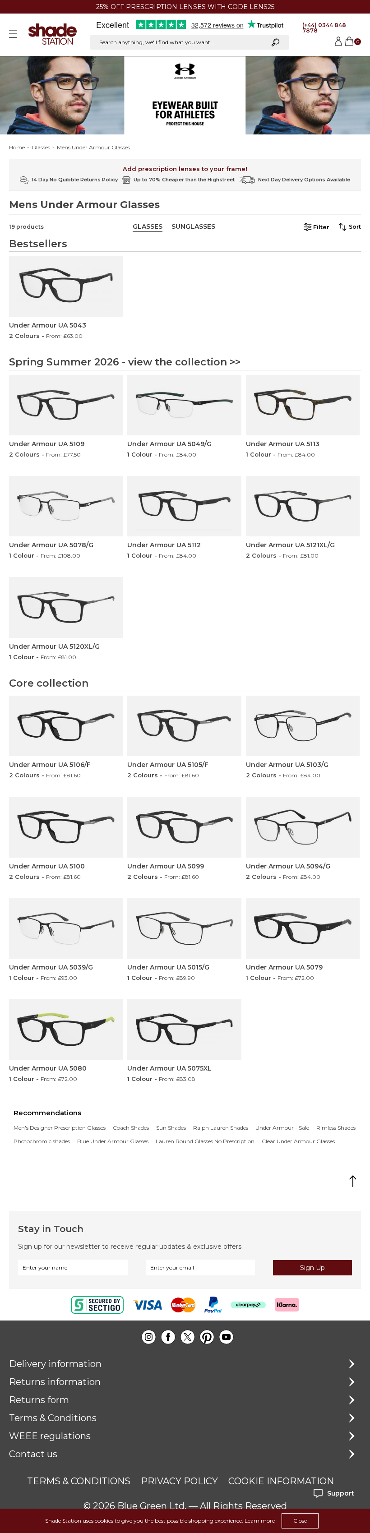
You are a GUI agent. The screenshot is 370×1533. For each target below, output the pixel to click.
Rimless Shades (336, 1128)
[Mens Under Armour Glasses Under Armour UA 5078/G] (66, 506)
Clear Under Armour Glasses (298, 1141)
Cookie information (281, 1481)
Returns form (39, 1399)
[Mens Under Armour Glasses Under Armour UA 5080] (66, 1029)
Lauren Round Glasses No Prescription (205, 1141)
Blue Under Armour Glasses (112, 1141)
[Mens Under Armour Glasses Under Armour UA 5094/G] (303, 827)
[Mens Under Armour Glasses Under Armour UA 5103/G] (303, 726)
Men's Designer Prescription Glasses (60, 1128)
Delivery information (55, 1363)
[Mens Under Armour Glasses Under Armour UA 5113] (303, 405)
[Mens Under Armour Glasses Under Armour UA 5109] (66, 405)
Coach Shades (131, 1128)
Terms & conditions (78, 1481)
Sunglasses (193, 226)
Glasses (41, 147)
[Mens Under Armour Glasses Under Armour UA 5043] (66, 286)
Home (17, 147)
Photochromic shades (42, 1141)
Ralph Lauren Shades (220, 1128)
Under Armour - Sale (282, 1128)
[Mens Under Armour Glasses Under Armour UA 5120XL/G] (66, 607)
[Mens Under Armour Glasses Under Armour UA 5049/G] (184, 405)
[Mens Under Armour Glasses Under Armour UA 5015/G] (184, 928)
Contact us (33, 1454)
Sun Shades (171, 1128)
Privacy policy (179, 1481)
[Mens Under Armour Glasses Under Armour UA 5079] (303, 928)
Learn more (260, 1520)
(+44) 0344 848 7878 (324, 28)
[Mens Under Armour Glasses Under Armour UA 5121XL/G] (303, 506)
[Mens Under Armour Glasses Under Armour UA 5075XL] (184, 1029)
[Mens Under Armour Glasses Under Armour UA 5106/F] (66, 726)
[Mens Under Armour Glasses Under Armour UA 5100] (66, 827)
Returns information (55, 1381)
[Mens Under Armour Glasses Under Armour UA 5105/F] (184, 726)
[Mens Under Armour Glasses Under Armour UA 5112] (184, 506)
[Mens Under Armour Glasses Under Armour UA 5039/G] (66, 928)
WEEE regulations (50, 1436)
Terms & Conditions (53, 1418)
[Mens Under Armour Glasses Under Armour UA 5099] (184, 827)
